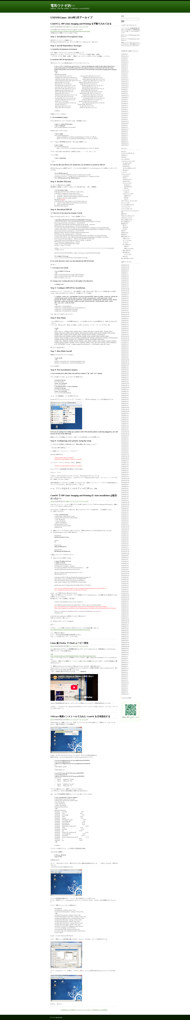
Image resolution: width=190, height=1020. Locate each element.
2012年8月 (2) (124, 103)
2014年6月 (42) (125, 514)
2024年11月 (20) (125, 266)
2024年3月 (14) (125, 282)
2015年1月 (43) (125, 500)
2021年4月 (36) (125, 351)
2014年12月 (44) (125, 502)
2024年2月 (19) (125, 284)
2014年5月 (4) (124, 91)
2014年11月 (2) (125, 85)
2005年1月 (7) (124, 680)
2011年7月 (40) (125, 581)
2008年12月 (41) (125, 642)
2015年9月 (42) (125, 484)
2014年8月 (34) (125, 510)
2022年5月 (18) (125, 326)
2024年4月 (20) (125, 280)
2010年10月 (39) (125, 599)
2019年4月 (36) (125, 399)
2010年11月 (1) (125, 121)
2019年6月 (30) (125, 395)
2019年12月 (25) (125, 383)
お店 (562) (123, 157)
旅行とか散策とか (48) (126, 219)
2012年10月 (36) (125, 553)
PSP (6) (124, 225)
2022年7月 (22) (125, 322)
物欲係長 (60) (124, 223)
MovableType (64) (127, 162)
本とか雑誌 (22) (126, 244)
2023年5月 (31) (125, 302)
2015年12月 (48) (125, 478)
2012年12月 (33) (125, 549)
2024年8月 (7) (124, 272)
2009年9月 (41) (125, 624)
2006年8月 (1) (124, 666)
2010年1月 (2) (124, 127)
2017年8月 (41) (125, 438)
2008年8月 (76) (125, 650)
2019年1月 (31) (125, 405)
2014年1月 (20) (125, 523)
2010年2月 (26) (125, 614)
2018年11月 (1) (125, 71)
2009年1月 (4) (124, 141)
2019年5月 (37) (125, 397)
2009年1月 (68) (125, 640)
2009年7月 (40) (125, 628)
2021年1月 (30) (125, 357)
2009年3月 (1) (124, 137)
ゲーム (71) (124, 172)
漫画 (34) (126, 246)
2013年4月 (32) (125, 541)
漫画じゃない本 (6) (128, 248)
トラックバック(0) (83, 26)
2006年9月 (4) (124, 664)
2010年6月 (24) (125, 606)
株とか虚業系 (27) (125, 221)
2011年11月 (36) (125, 573)
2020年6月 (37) (125, 371)
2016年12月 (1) (125, 79)
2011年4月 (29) (125, 587)
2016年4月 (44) (125, 470)
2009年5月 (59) (125, 632)
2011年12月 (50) (125, 571)
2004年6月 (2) (124, 689)
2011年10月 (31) (125, 575)
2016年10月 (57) (125, 458)
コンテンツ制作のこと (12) (129, 168)
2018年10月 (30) (125, 411)
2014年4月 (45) (125, 517)
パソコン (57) (126, 190)
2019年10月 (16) (125, 387)
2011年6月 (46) (125, 583)
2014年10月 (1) (125, 87)
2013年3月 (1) (124, 99)
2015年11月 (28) (125, 480)
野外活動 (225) (126, 252)
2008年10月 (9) (125, 144)
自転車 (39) (124, 234)
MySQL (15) (127, 184)
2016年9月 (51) (125, 460)
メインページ (80, 1010)
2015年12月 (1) (125, 83)
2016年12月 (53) (125, 454)
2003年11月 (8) (125, 693)
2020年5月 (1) (124, 67)
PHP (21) (126, 197)
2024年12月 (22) (125, 264)
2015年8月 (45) (125, 486)
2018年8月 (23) (125, 415)
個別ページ (69, 26)
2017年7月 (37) (125, 440)
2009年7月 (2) (124, 133)
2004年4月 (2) (124, 691)
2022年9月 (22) (125, 318)
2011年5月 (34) (125, 585)
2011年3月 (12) (125, 589)
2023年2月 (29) (125, 308)
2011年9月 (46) (125, 577)
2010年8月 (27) (125, 603)
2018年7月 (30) (125, 417)
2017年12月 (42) (125, 431)
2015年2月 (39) (125, 498)
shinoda (52, 26)
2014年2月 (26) (125, 521)
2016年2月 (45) (125, 474)
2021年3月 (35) (125, 353)
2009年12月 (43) (125, 618)
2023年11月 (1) (125, 56)
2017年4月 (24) (125, 446)
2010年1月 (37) (125, 616)
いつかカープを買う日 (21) (127, 153)
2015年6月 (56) (125, 490)
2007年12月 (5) (125, 654)
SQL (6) (126, 188)
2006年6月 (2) (124, 670)
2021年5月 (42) (125, 349)
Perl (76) (126, 198)
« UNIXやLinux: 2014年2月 (68, 1010)
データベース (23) (127, 183)
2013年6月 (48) (125, 537)
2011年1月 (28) (125, 593)
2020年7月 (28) (125, 369)
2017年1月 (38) (125, 452)
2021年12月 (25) (125, 336)
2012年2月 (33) (125, 567)
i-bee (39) (123, 151)
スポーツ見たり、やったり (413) (129, 200)
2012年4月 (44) (125, 563)
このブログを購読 (126, 697)
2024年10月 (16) (125, 268)
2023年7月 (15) (125, 298)
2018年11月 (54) (125, 409)
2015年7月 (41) (125, 488)
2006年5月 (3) (124, 672)
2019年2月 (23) (125, 403)
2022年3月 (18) (125, 330)
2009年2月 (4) (124, 139)
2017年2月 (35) (125, 450)
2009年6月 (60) (125, 630)
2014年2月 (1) (124, 93)
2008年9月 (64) (125, 648)
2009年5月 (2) (124, 135)
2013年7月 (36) (125, 535)
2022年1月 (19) (125, 334)
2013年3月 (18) (125, 543)
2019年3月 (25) (125, 401)
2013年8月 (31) (125, 533)
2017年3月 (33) (125, 448)
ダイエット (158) (125, 202)
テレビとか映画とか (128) (127, 204)
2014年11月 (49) (125, 504)
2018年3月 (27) (125, 425)
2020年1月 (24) (125, 381)
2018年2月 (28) (125, 427)
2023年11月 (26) (125, 290)
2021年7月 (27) (125, 346)
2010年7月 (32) (125, 604)
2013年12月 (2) (125, 95)
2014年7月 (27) (125, 512)
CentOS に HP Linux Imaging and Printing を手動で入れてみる (81, 23)
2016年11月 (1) (125, 81)
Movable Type (59, 1017)
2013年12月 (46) (125, 525)
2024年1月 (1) (124, 54)
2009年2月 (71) (125, 638)
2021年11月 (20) (125, 338)
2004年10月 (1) (125, 684)
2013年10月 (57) (125, 529)
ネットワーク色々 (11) (126, 208)
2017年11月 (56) (125, 433)
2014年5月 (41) (125, 516)
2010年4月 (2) (124, 125)
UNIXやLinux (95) (127, 179)
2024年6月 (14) (125, 276)
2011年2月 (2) (124, 119)
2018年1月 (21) (125, 429)
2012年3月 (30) (125, 565)
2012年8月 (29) (125, 557)
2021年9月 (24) (125, 342)
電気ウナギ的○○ (62, 5)
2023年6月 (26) (125, 300)
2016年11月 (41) (125, 456)
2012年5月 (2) (124, 107)
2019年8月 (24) (125, 391)
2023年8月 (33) (125, 296)
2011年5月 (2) (124, 117)
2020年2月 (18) (125, 379)
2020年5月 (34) (125, 373)
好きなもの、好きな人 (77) (127, 215)
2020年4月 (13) (125, 375)
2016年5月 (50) (125, 468)
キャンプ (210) (127, 254)
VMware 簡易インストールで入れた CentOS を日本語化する (80, 716)
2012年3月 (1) (124, 109)
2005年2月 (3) (124, 678)
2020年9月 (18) (125, 365)
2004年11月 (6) (125, 682)
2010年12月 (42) (125, 595)
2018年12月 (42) (125, 407)
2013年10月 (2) (125, 97)
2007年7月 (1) (124, 656)
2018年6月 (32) (125, 419)
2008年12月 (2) (125, 143)
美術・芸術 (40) (126, 250)
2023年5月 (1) (124, 58)
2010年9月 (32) (125, 601)
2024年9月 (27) (125, 270)
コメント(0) (75, 26)
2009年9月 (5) (124, 131)
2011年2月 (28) (125, 591)
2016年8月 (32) (125, 462)
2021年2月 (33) (125, 355)
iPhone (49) (125, 227)
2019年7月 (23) (125, 393)
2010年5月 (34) (125, 608)
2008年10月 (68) (125, 646)
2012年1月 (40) (125, 569)
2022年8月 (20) (125, 320)
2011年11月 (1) (125, 113)
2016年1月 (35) (125, 476)
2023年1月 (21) (125, 310)
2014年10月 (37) (125, 506)
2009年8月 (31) (125, 626)
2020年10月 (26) (125, 363)
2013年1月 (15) (125, 547)
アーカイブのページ (127, 45)
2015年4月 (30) (125, 494)
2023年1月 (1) (124, 59)
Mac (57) (125, 177)
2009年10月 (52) (125, 622)
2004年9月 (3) (124, 686)
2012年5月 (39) (125, 561)
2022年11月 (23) (125, 314)
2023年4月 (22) (125, 304)
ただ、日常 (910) (125, 159)
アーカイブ (88, 1010)
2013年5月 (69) (125, 539)
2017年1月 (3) (124, 77)
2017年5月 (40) (125, 444)
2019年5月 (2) (124, 69)
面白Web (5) (126, 170)
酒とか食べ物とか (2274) (127, 258)
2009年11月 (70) (125, 620)
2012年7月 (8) (124, 559)
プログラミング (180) (128, 193)
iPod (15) (125, 228)
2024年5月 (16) (125, 278)
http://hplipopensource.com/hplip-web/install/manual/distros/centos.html (70, 31)
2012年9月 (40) (125, 555)
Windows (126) (126, 181)
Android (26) (126, 175)
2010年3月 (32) (125, 612)
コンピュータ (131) (126, 174)
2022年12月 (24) (125, 312)
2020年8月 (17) (125, 367)
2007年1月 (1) (124, 660)
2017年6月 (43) (125, 442)
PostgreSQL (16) (128, 186)
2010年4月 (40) (125, 610)
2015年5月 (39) (125, 492)
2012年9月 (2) (124, 101)
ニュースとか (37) (125, 206)
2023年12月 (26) (125, 288)
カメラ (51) (125, 242)
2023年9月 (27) (125, 294)
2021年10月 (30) (125, 340)
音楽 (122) (125, 256)
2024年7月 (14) (125, 274)
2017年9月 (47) (125, 436)
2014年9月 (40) (125, 508)
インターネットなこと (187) (128, 161)
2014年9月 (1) (124, 89)
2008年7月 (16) (125, 652)
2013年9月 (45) (125, 531)
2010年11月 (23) (125, 597)
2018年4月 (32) (125, 423)
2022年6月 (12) (125, 324)
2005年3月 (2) (124, 676)
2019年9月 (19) (125, 389)
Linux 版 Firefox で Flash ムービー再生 (69, 643)
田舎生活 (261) (124, 232)
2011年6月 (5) (124, 115)
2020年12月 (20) (125, 359)
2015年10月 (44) (125, 482)
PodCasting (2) (126, 166)
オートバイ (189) (127, 240)
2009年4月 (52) (125, 634)
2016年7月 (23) (125, 464)
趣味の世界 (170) (125, 236)
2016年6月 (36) (125, 466)
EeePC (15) (126, 191)
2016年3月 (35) (125, 472)
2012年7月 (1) (124, 105)
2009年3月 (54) (125, 636)
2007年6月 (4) (124, 658)
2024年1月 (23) (125, 286)
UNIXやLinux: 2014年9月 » (100, 1010)
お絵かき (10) (126, 238)
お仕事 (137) (124, 155)
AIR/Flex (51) (127, 195)
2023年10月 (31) (125, 292)
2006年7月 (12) (125, 668)
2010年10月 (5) (125, 123)
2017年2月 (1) (124, 75)
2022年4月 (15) (125, 328)
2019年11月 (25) (125, 385)
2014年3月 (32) (125, 519)
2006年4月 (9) (124, 674)
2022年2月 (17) (125, 332)
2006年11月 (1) (125, 662)
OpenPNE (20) (126, 164)
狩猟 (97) (123, 230)
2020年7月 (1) (124, 65)
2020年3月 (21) (125, 377)
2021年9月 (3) (124, 63)
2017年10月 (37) (125, 434)
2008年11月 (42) (125, 644)
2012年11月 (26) (125, 551)
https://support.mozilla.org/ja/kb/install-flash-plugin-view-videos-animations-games (73, 656)
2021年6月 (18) (125, 347)
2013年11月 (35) (125, 527)
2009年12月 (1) (125, 129)
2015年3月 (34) (125, 496)
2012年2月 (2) (124, 111)
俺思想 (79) (124, 213)
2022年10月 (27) (125, 316)
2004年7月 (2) (124, 687)
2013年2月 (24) (125, 545)
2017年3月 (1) (124, 73)
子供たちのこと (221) (126, 217)
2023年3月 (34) (125, 306)
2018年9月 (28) (125, 413)
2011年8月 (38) (125, 579)
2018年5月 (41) (125, 421)
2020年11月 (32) (125, 361)
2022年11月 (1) (125, 61)
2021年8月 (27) (125, 344)
